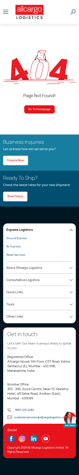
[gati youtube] (46, 441)
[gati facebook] (11, 441)
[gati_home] (29, 12)
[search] (73, 12)
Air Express (13, 246)
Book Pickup (15, 196)
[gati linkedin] (34, 441)
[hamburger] (6, 12)
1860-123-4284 (24, 410)
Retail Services (15, 255)
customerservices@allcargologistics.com (40, 417)
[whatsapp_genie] (70, 419)
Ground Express (16, 238)
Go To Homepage (39, 109)
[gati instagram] (22, 438)
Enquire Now (15, 160)
